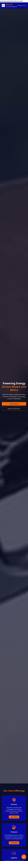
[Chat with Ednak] (23, 856)
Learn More (14, 817)
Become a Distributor (14, 408)
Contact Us (21, 5)
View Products (14, 404)
